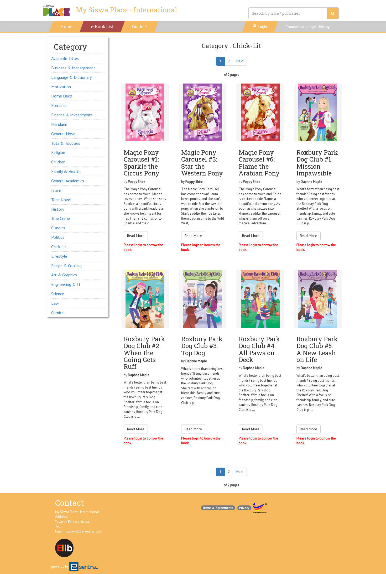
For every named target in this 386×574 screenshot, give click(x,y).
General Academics (67, 180)
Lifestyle (59, 256)
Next (239, 61)
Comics (57, 312)
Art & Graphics (64, 274)
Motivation (61, 86)
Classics (58, 227)
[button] (140, 26)
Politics (57, 237)
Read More (135, 235)
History (57, 209)
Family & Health (66, 171)
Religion (58, 152)
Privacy (244, 508)
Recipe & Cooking (66, 265)
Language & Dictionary (71, 77)
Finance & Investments (72, 114)
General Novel (64, 133)
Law (55, 303)
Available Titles (65, 58)
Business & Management (73, 67)
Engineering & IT (66, 284)
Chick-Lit (58, 246)
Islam (56, 190)
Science (57, 293)
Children (58, 161)
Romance (59, 105)
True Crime (60, 218)
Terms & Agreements (218, 508)
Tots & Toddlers (65, 143)
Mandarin (59, 124)
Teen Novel (61, 199)
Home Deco (61, 96)
